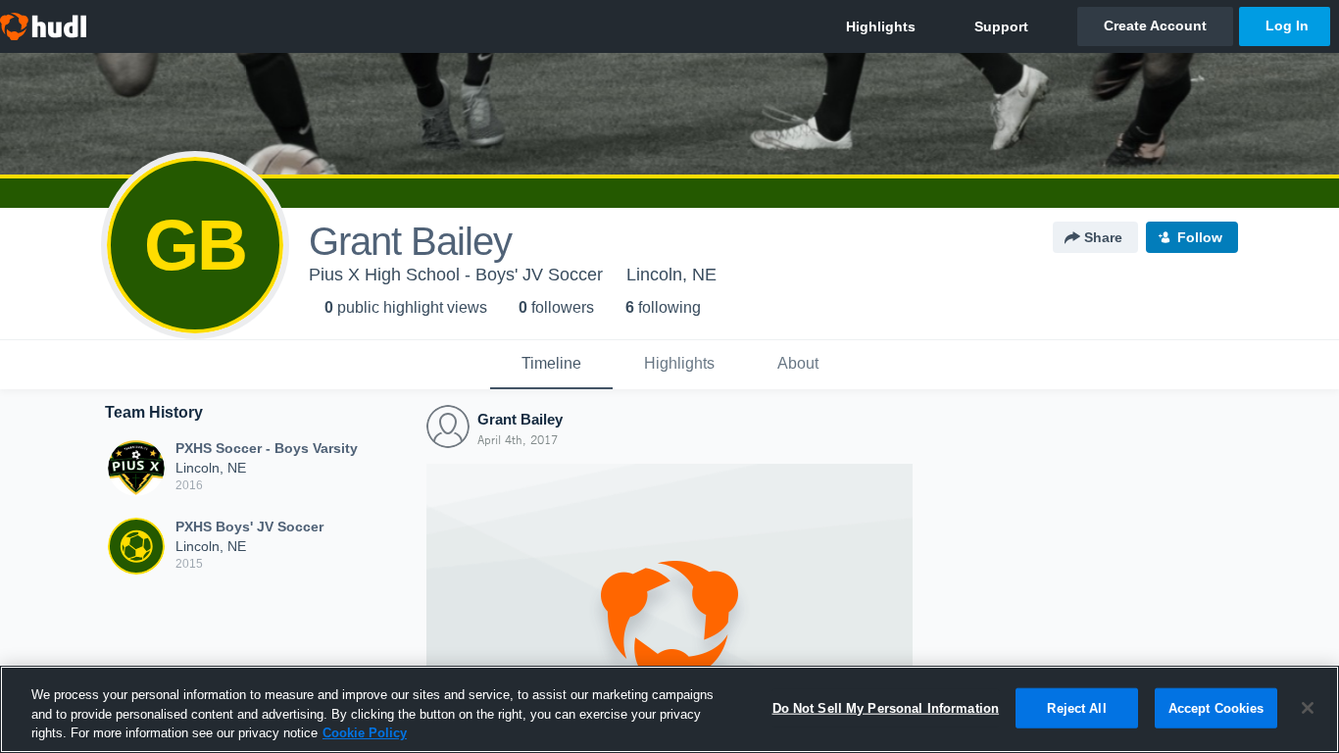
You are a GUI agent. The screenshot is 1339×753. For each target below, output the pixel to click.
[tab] (551, 364)
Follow (1199, 237)
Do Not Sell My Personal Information (886, 707)
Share (1103, 237)
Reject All (1076, 707)
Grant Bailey (520, 419)
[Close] (1307, 707)
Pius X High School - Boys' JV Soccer (456, 274)
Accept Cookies (1216, 707)
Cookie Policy (364, 733)
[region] (669, 709)
